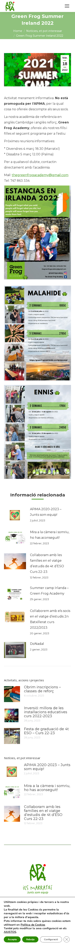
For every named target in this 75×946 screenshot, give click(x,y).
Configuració (51, 939)
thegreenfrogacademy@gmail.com (40, 175)
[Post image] (15, 515)
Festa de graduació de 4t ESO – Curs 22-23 (46, 731)
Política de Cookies (33, 925)
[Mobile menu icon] (67, 6)
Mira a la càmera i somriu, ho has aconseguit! (49, 535)
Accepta (12, 939)
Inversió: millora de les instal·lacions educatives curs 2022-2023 (45, 712)
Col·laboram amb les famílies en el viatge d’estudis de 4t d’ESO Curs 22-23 (47, 563)
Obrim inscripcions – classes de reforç (42, 689)
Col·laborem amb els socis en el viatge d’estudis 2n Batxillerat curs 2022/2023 (50, 619)
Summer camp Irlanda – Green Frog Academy (49, 590)
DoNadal (37, 644)
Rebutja (30, 939)
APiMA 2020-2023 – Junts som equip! (45, 512)
